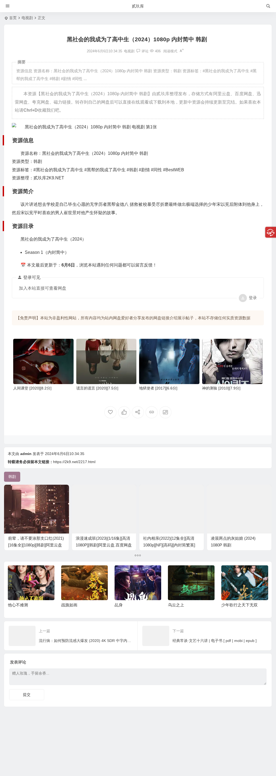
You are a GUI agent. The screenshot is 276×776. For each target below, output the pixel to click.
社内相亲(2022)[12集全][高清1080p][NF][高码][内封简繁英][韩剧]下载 (169, 545)
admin (26, 454)
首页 (13, 18)
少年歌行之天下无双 (239, 605)
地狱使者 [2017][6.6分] (158, 388)
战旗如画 (69, 605)
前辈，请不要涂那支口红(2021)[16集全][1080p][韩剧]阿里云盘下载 (36, 545)
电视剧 (27, 18)
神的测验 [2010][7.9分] (221, 388)
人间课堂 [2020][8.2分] (32, 388)
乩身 (119, 605)
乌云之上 (176, 605)
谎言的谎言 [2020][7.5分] (97, 388)
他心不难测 (18, 605)
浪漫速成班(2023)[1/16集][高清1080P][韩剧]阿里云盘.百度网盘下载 (104, 545)
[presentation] (236, 574)
